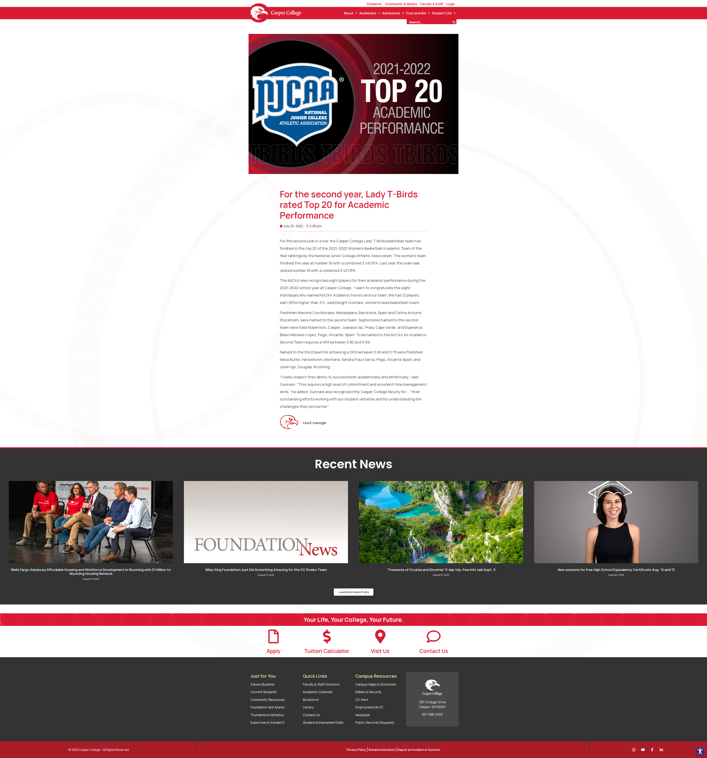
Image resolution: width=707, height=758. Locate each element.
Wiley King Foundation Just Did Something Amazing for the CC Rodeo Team (266, 569)
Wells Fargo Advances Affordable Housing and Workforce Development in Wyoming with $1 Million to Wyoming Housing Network (91, 571)
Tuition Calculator (326, 650)
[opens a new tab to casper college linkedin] (662, 750)
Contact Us (433, 650)
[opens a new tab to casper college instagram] (634, 750)
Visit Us (380, 650)
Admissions (391, 13)
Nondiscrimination (382, 750)
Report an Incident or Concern (418, 750)
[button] (353, 592)
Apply (273, 650)
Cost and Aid (416, 13)
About (348, 13)
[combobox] (430, 21)
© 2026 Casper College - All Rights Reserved (98, 750)
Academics (367, 13)
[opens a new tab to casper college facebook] (653, 750)
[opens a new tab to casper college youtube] (644, 750)
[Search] (455, 21)
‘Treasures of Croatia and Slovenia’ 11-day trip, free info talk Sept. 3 (441, 569)
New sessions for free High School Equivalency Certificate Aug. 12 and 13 (616, 569)
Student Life (442, 13)
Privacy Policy (356, 750)
